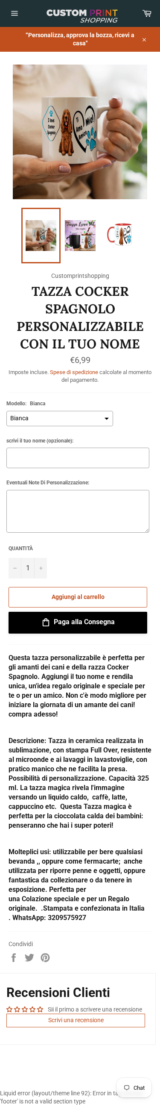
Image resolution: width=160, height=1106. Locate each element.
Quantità (21, 549)
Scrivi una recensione (76, 1020)
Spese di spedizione (74, 372)
